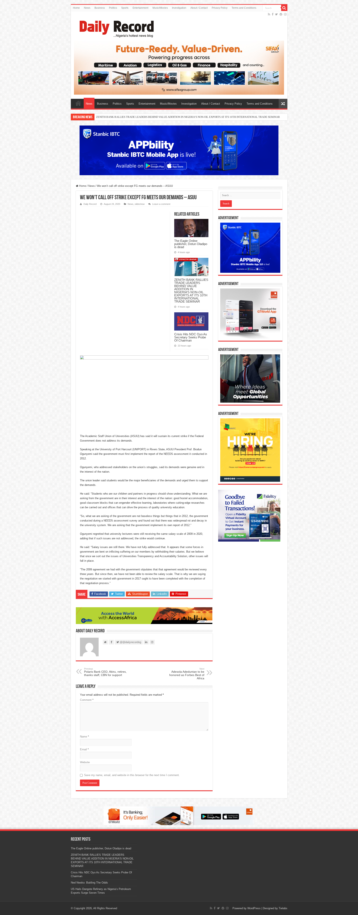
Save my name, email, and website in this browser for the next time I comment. (132, 775)
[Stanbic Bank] (179, 150)
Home (76, 7)
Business (99, 7)
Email (84, 749)
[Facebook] (272, 14)
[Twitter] (276, 14)
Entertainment (140, 7)
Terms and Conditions (244, 7)
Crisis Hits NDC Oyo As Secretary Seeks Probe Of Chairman (129, 116)
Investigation (179, 7)
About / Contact (199, 7)
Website (85, 762)
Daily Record (90, 204)
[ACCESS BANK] (144, 615)
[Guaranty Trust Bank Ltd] (179, 815)
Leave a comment (161, 204)
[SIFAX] (179, 67)
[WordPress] (281, 14)
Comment (86, 699)
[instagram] (285, 14)
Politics (113, 7)
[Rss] (269, 14)
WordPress (254, 908)
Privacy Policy (219, 7)
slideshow (140, 204)
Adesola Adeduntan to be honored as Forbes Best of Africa (186, 674)
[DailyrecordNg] (115, 27)
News (87, 7)
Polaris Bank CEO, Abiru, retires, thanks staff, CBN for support (105, 672)
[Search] (284, 8)
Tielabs (283, 908)
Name (84, 736)
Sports (124, 7)
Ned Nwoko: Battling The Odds (89, 882)
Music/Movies (160, 7)
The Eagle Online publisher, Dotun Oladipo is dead (190, 244)
